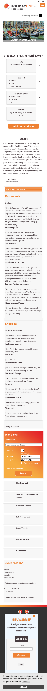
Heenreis (10, 456)
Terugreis (10, 460)
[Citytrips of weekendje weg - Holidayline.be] (20, 7)
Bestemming (10, 439)
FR (43, 1)
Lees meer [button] (26, 682)
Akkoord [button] (23, 687)
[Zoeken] (40, 15)
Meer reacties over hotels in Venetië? (20, 597)
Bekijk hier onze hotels (23, 126)
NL (39, 1)
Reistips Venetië (12, 181)
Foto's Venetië (11, 179)
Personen (10, 450)
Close (21, 664)
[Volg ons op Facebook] (20, 611)
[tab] (23, 189)
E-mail (21, 645)
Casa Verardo (9, 572)
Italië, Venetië (9, 578)
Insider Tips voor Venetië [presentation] (15, 189)
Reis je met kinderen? (15, 468)
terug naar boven (12, 426)
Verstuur (21, 655)
